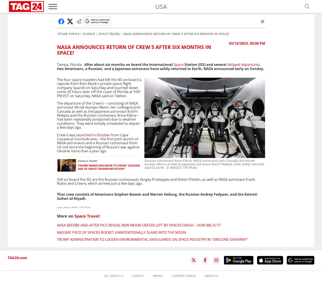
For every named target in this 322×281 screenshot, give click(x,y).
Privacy (158, 275)
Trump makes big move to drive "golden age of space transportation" (109, 167)
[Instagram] (216, 260)
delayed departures (243, 64)
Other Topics (68, 34)
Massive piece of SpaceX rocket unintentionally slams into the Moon (121, 232)
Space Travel (109, 34)
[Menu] (53, 6)
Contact (138, 275)
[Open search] (307, 6)
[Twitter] (194, 260)
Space (179, 64)
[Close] (262, 21)
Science (89, 34)
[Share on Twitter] (70, 21)
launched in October (93, 135)
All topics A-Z (113, 275)
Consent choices (184, 275)
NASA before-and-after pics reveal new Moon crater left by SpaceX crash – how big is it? (139, 225)
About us (211, 275)
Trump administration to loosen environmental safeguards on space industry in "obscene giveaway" (152, 239)
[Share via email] (78, 21)
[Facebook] (205, 260)
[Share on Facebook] (61, 21)
